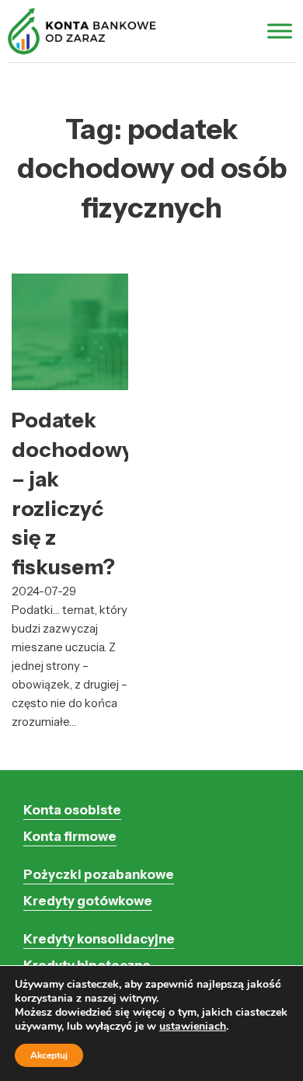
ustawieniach (192, 1027)
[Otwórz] (279, 30)
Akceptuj (49, 1055)
